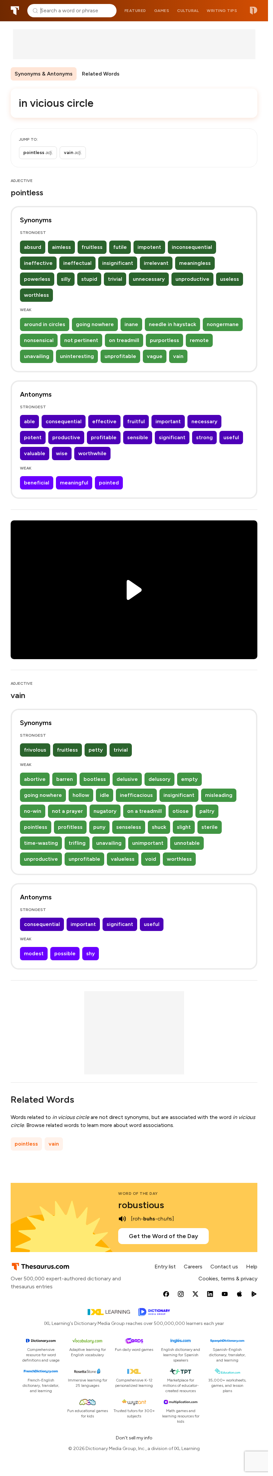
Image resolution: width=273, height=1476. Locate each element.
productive (66, 437)
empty (189, 779)
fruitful (136, 421)
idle (104, 795)
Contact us (224, 1266)
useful (231, 437)
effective (104, 421)
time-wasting (41, 843)
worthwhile (92, 453)
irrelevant (156, 263)
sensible (137, 437)
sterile (209, 827)
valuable (34, 453)
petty (96, 750)
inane (131, 324)
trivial (115, 279)
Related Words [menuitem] (101, 74)
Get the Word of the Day (163, 1236)
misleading (218, 795)
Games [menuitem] (161, 10)
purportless (164, 340)
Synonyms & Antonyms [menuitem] (44, 74)
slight (184, 827)
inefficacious (136, 795)
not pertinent (81, 340)
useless (229, 279)
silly (66, 279)
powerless (37, 279)
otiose (180, 811)
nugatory (105, 811)
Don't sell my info (134, 1438)
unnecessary (149, 279)
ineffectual (77, 263)
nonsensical (39, 340)
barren (64, 779)
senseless (128, 827)
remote (199, 340)
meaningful (74, 482)
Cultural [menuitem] (188, 10)
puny (99, 827)
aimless (61, 247)
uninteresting (77, 356)
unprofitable (120, 356)
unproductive (192, 279)
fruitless (92, 247)
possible (65, 953)
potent (33, 437)
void (150, 859)
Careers (193, 1266)
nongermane (223, 324)
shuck (159, 827)
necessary (204, 421)
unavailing (36, 356)
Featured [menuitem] (135, 10)
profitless (70, 827)
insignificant (117, 263)
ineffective (38, 263)
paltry (206, 811)
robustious (141, 1204)
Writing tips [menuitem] (222, 10)
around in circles (44, 324)
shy (90, 953)
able (29, 421)
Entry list (165, 1266)
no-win (32, 811)
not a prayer (67, 811)
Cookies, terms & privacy (227, 1278)
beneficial (36, 482)
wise (62, 453)
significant (172, 437)
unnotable (187, 843)
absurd (32, 247)
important (168, 421)
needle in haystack (172, 324)
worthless (36, 295)
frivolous (35, 750)
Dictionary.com (253, 11)
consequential (64, 421)
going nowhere (95, 324)
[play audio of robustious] (122, 1219)
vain (178, 356)
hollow (81, 795)
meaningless (195, 263)
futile (120, 247)
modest (34, 953)
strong (204, 437)
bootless (95, 779)
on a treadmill (144, 811)
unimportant (147, 843)
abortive (35, 779)
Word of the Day (138, 1193)
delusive (127, 779)
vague (154, 356)
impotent (149, 247)
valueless (123, 859)
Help (251, 1266)
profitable (104, 437)
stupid (89, 279)
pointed (109, 482)
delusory (159, 779)
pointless (35, 827)
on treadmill (124, 340)
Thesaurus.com (15, 10)
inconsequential (192, 247)
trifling (77, 843)
